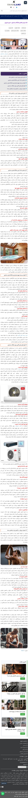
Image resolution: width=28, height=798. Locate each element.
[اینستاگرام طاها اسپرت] (1, 2)
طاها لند (26, 16)
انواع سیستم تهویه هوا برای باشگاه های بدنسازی (15, 83)
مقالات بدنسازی (23, 30)
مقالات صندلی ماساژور (15, 30)
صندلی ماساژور (23, 751)
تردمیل (24, 745)
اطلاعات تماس (23, 743)
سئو (20, 796)
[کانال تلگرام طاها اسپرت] (3, 2)
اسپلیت (19, 369)
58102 (24, 765)
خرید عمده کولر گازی (22, 335)
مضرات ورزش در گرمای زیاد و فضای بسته (16, 89)
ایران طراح (16, 796)
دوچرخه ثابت (23, 747)
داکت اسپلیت (18, 426)
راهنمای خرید (7, 30)
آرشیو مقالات (23, 754)
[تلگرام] (17, 7)
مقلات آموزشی (17, 28)
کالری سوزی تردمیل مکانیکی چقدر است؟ (16, 676)
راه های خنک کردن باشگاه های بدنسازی (17, 80)
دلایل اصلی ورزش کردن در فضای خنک (17, 77)
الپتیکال (24, 749)
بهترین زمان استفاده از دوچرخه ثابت (17, 712)
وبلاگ (21, 16)
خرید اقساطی (23, 33)
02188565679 (23, 762)
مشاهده (22, 678)
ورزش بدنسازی (4, 54)
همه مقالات (24, 28)
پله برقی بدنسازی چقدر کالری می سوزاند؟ (16, 694)
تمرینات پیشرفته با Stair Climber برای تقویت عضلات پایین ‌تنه (15, 730)
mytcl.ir (23, 651)
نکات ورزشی (16, 16)
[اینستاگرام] (14, 7)
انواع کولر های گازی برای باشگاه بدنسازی (17, 86)
